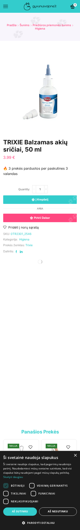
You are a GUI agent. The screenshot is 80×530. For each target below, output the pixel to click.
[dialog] (40, 490)
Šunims (24, 25)
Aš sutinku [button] (20, 511)
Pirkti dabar (42, 217)
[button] (40, 522)
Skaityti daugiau (13, 477)
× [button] (75, 455)
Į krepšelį (42, 199)
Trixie (29, 245)
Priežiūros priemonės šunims (52, 25)
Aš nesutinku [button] (58, 511)
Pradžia (11, 25)
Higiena (40, 28)
